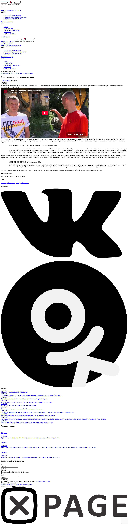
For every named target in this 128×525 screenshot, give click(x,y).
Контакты (7, 32)
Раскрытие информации (12, 30)
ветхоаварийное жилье (8, 183)
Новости (3, 10)
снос (17, 183)
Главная (3, 80)
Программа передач (7, 22)
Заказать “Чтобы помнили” (13, 19)
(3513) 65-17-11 (5, 37)
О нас (6, 27)
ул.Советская (24, 183)
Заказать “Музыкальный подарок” (15, 17)
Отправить (4, 479)
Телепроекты (11, 10)
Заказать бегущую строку (12, 15)
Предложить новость (7, 41)
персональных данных (43, 481)
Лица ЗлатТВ (8, 28)
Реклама (18, 10)
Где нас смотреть (9, 33)
